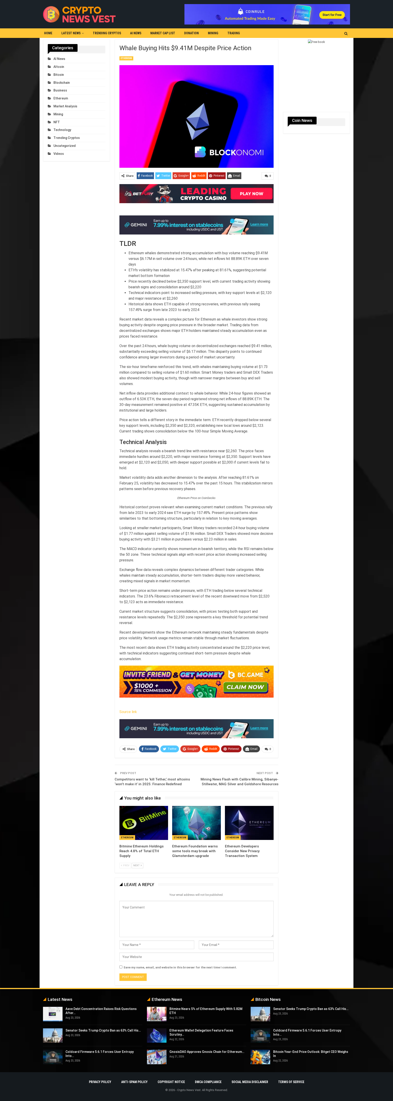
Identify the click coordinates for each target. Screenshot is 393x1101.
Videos (58, 154)
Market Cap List (162, 33)
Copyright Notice (171, 1082)
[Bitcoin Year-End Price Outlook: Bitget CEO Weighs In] (260, 1057)
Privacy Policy (100, 1082)
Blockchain (61, 82)
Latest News (71, 33)
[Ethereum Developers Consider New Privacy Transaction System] (249, 823)
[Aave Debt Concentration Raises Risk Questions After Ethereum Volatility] (53, 1014)
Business (60, 90)
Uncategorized (64, 146)
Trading (233, 33)
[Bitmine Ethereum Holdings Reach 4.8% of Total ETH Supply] (143, 823)
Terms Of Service (291, 1082)
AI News (135, 33)
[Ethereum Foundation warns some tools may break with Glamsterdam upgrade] (196, 823)
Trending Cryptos (107, 33)
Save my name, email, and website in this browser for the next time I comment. (180, 967)
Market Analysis (65, 106)
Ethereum (126, 58)
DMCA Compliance (208, 1082)
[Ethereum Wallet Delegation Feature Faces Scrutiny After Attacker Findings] (156, 1035)
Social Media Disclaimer (250, 1082)
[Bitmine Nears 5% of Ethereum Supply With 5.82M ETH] (156, 1014)
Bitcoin (58, 75)
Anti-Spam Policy (134, 1082)
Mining (213, 33)
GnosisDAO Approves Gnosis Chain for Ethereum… (206, 1052)
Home (48, 33)
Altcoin (58, 67)
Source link (128, 712)
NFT (56, 122)
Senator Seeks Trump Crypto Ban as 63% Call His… (103, 1030)
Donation (191, 33)
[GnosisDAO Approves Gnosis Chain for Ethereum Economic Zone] (156, 1057)
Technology (62, 130)
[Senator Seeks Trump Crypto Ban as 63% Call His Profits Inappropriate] (53, 1035)
